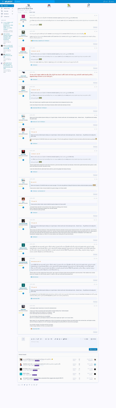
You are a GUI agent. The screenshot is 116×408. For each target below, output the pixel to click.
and (39, 107)
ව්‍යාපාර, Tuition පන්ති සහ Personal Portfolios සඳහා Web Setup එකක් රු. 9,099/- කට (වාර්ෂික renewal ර (8, 26)
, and (41, 40)
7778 (23, 118)
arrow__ (91, 374)
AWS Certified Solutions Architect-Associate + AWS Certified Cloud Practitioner (7, 36)
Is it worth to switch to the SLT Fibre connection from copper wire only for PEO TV (43, 378)
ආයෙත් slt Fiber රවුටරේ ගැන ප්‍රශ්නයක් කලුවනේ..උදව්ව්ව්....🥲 (38, 359)
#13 (96, 258)
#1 (96, 15)
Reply (96, 27)
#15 (96, 305)
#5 (96, 86)
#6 (96, 115)
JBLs (23, 132)
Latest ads (3, 20)
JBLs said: (33, 182)
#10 (96, 198)
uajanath (91, 365)
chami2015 (25, 365)
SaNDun (23, 90)
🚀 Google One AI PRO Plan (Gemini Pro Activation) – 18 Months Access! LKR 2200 (7, 65)
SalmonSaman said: (35, 261)
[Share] (95, 15)
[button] (2, 1)
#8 (96, 150)
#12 (96, 244)
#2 (96, 31)
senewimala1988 (23, 223)
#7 (96, 129)
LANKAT (24, 379)
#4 (96, 72)
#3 (96, 48)
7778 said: (33, 132)
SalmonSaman (23, 248)
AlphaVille (23, 309)
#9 (96, 179)
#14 (96, 284)
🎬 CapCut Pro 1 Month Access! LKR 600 (7, 56)
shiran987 (23, 154)
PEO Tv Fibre (26, 373)
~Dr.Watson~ (21, 10)
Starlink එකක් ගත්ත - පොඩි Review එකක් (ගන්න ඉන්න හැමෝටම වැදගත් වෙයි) (41, 364)
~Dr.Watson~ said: (35, 51)
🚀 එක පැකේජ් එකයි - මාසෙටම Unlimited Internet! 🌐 (8, 47)
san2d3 (24, 370)
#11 (96, 220)
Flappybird (25, 360)
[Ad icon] (2, 22)
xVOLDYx (23, 35)
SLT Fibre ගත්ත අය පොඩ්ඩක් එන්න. (31, 368)
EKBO (24, 374)
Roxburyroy (23, 51)
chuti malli (23, 76)
